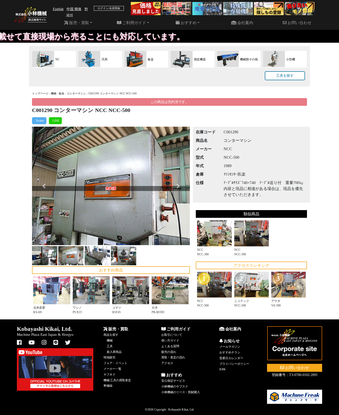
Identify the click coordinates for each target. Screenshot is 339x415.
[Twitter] (39, 120)
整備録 (107, 385)
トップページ (40, 93)
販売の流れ (168, 352)
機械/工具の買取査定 (117, 380)
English (58, 9)
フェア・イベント (115, 363)
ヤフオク (109, 374)
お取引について (171, 335)
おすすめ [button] (188, 23)
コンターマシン (76, 93)
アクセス (167, 363)
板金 (61, 93)
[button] (44, 186)
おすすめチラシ (229, 352)
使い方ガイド (170, 340)
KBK (222, 369)
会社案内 (244, 23)
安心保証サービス (173, 380)
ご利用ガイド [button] (133, 23)
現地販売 (109, 357)
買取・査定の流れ (173, 357)
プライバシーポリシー (234, 364)
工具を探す (285, 75)
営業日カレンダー (231, 358)
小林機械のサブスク (174, 386)
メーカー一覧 (112, 369)
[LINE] (55, 120)
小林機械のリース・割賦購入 (180, 392)
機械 (53, 93)
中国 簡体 (74, 9)
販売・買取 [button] (78, 23)
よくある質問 (170, 346)
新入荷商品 (114, 352)
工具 (110, 346)
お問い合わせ (299, 23)
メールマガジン (229, 346)
